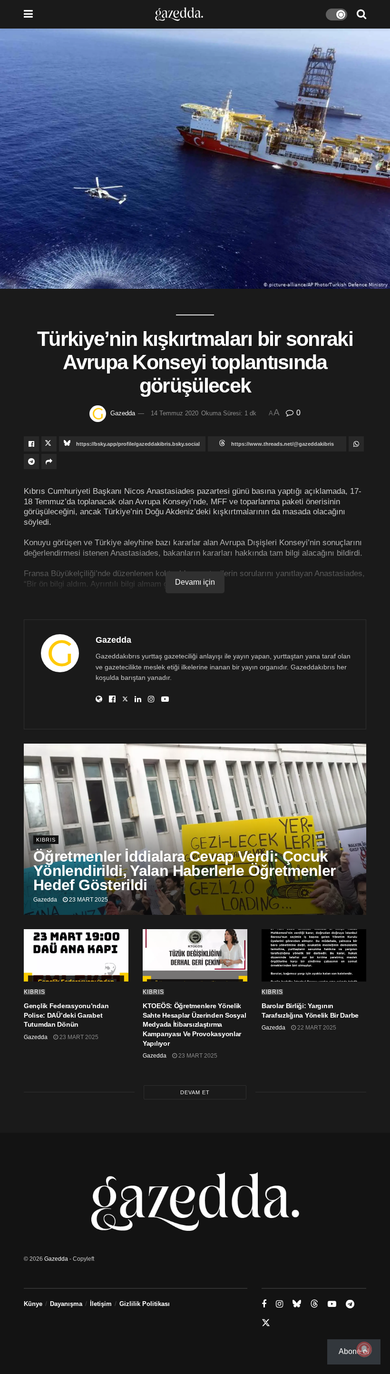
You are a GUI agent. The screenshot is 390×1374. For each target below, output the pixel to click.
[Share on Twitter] (49, 443)
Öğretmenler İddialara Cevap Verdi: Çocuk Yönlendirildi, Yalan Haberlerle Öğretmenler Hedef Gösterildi (184, 870)
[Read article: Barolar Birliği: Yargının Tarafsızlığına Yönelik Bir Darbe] (314, 955)
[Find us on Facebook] (264, 1304)
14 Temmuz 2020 (174, 413)
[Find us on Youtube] (332, 1304)
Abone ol (354, 1351)
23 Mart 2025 (88, 899)
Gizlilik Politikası (144, 1303)
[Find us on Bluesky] (296, 1304)
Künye (33, 1303)
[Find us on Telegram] (350, 1304)
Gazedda (122, 413)
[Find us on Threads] (314, 1304)
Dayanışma (66, 1303)
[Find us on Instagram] (279, 1304)
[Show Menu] (28, 14)
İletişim (101, 1303)
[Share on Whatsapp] (356, 443)
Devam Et (195, 1092)
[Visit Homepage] (179, 14)
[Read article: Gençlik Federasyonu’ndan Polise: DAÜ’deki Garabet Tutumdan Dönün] (76, 955)
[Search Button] (361, 14)
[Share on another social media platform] (49, 461)
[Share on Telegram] (31, 461)
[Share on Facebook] (31, 443)
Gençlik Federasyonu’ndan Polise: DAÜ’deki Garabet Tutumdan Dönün (66, 1015)
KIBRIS (46, 840)
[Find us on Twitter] (266, 1323)
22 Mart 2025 (316, 1027)
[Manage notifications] (364, 1349)
